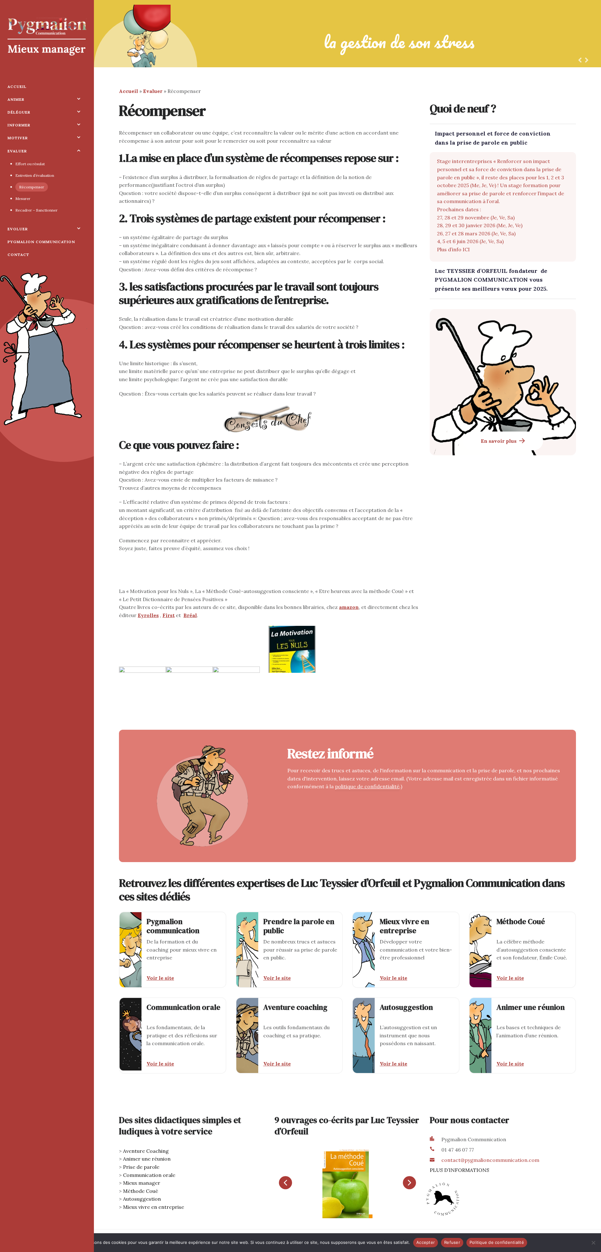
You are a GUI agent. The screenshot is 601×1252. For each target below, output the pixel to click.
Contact (18, 254)
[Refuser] (593, 1242)
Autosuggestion (142, 1199)
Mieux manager (141, 1183)
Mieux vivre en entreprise (153, 1207)
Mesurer (22, 198)
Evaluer (17, 151)
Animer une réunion (147, 1159)
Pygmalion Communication (41, 241)
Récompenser (31, 187)
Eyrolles (148, 615)
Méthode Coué (140, 1191)
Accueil (17, 86)
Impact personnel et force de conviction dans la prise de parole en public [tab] (493, 138)
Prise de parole (141, 1167)
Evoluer (18, 229)
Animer (16, 99)
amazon (349, 607)
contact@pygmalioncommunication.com (490, 1160)
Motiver (18, 137)
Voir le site (160, 978)
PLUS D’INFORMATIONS (459, 1170)
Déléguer (19, 112)
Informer (19, 125)
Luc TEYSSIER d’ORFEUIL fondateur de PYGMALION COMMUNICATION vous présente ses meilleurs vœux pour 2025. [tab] (491, 280)
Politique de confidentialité (497, 1242)
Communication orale (149, 1175)
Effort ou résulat (30, 163)
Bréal (190, 615)
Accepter (425, 1242)
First (168, 615)
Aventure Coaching (146, 1151)
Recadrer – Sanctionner (36, 210)
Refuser (452, 1242)
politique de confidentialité (367, 786)
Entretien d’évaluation (34, 175)
